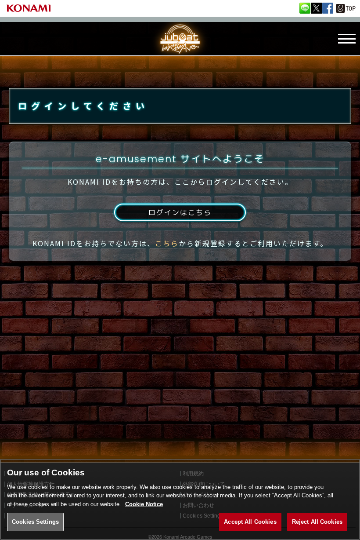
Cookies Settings (35, 521)
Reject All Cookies (317, 521)
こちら (167, 243)
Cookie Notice (144, 504)
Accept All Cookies (250, 521)
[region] (180, 499)
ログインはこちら (180, 212)
